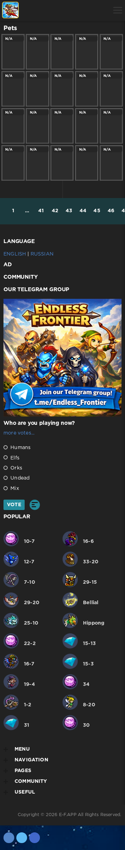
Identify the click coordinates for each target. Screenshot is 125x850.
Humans (20, 448)
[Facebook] (34, 837)
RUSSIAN (42, 254)
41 (41, 211)
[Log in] (30, 10)
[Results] (35, 505)
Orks (15, 468)
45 (96, 211)
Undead (19, 478)
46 (111, 211)
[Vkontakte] (8, 837)
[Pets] (47, 10)
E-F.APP (67, 815)
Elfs (14, 458)
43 (69, 211)
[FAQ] (83, 10)
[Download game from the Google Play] (65, 10)
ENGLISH (14, 254)
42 (55, 211)
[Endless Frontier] (10, 10)
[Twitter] (21, 837)
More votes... (18, 433)
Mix (14, 488)
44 (83, 211)
